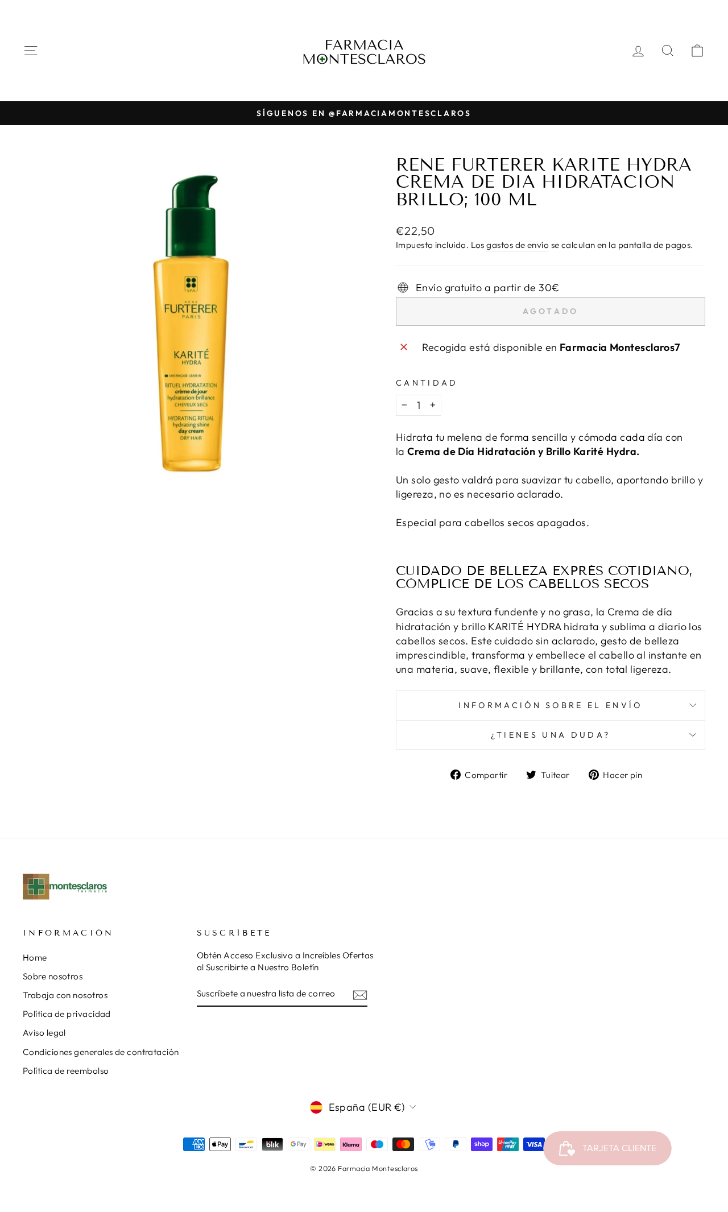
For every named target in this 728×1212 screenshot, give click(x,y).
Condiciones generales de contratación (101, 1051)
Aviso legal (44, 1032)
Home (35, 957)
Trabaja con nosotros (65, 995)
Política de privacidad (67, 1013)
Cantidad (427, 383)
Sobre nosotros (52, 976)
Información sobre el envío (550, 705)
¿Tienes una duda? (550, 735)
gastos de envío (517, 244)
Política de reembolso (66, 1070)
